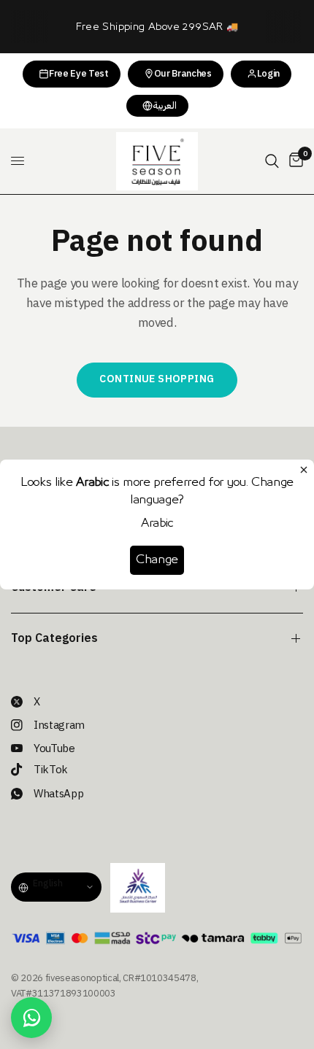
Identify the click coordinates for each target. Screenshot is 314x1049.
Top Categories (54, 638)
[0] (293, 161)
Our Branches (183, 73)
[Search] (272, 161)
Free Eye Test (79, 73)
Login (268, 73)
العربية (165, 105)
